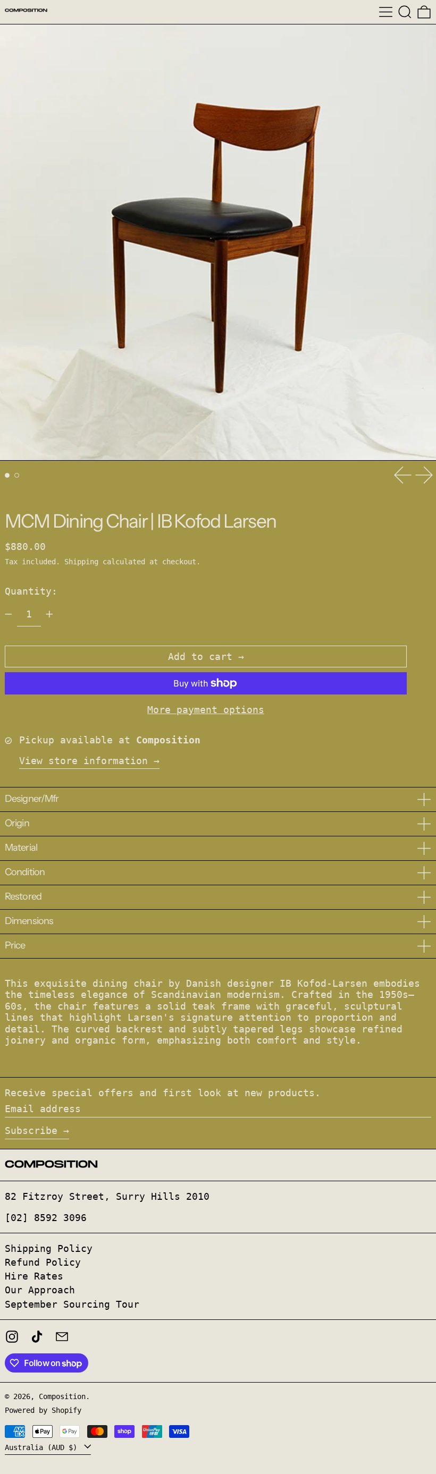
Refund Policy (43, 1262)
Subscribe (31, 1130)
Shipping (81, 561)
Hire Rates (34, 1276)
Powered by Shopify (43, 1410)
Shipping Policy (49, 1248)
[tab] (7, 475)
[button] (405, 12)
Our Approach (40, 1289)
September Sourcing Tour (72, 1304)
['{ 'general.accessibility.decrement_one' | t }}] (8, 614)
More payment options (205, 709)
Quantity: (31, 591)
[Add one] (49, 614)
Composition (62, 1396)
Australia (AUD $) (43, 1447)
